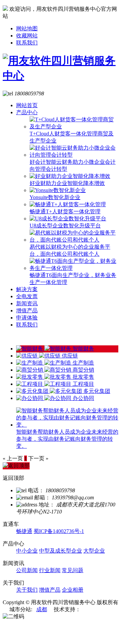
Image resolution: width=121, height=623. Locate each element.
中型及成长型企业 (60, 551)
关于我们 (27, 590)
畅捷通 (24, 531)
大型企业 (94, 551)
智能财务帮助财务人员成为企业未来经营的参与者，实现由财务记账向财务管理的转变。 (67, 439)
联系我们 (27, 42)
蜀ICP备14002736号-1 (59, 531)
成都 (41, 609)
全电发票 (27, 296)
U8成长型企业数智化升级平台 (65, 225)
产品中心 (27, 112)
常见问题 (72, 570)
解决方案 (27, 289)
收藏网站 (27, 35)
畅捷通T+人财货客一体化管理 (65, 211)
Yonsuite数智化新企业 (55, 197)
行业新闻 (50, 570)
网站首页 (27, 105)
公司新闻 (27, 570)
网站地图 (27, 28)
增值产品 (27, 310)
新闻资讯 (27, 303)
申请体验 (27, 317)
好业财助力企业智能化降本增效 (67, 183)
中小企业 (27, 551)
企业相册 (72, 590)
